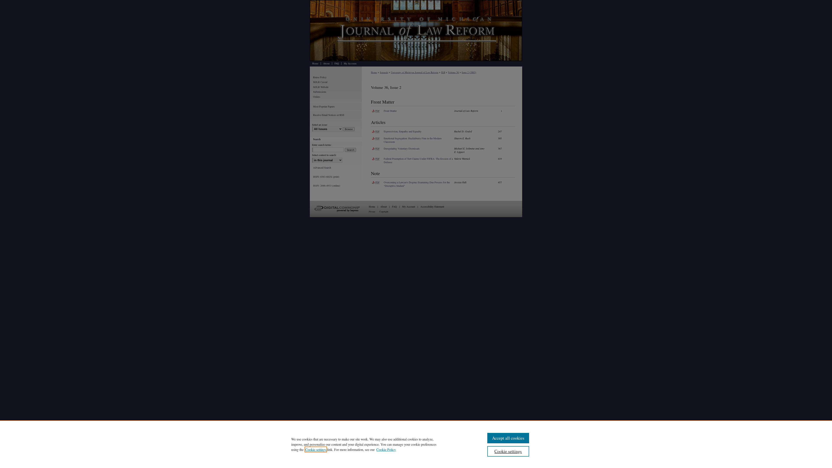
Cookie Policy (386, 449)
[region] (416, 444)
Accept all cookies (508, 438)
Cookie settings (315, 449)
